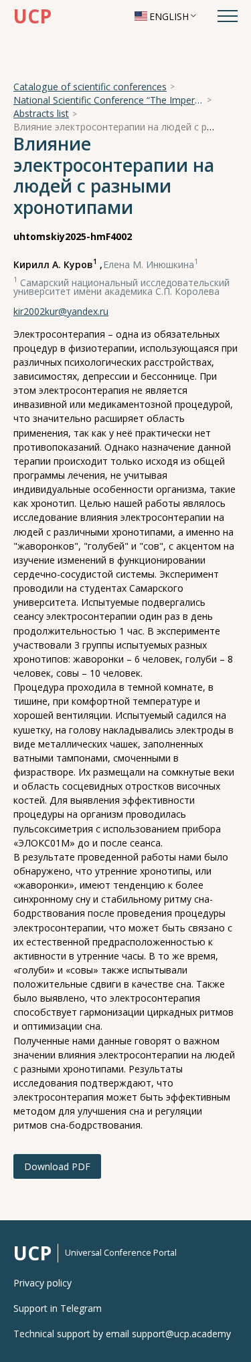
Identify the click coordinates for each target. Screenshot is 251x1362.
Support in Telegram (57, 1308)
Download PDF (57, 1166)
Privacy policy (42, 1283)
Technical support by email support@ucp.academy (122, 1334)
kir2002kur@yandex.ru (60, 311)
